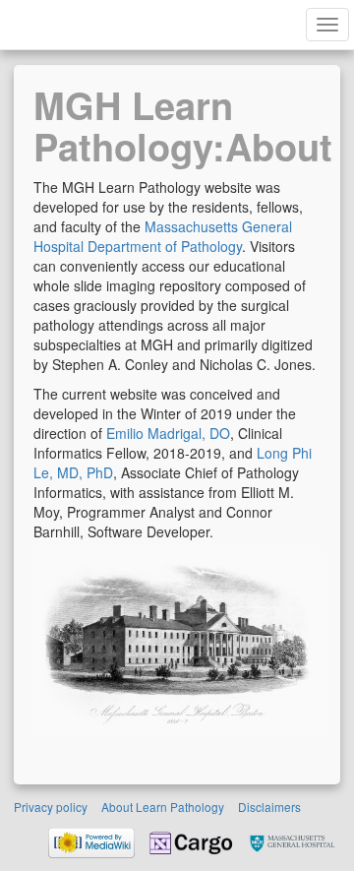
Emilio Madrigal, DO (168, 433)
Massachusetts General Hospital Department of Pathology (162, 236)
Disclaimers (269, 806)
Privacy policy (51, 806)
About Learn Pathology (162, 806)
